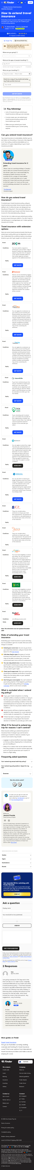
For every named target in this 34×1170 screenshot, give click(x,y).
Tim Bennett (7, 189)
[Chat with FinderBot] (21, 2)
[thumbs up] (14, 784)
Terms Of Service (14, 956)
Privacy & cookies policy (7, 1127)
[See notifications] (25, 2)
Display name (7, 908)
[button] (17, 855)
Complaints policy (6, 1132)
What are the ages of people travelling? (14, 60)
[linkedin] (9, 820)
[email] (5, 820)
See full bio (14, 842)
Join (30, 2)
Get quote (17, 265)
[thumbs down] (19, 784)
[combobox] (16, 56)
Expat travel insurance (8, 1042)
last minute (15, 651)
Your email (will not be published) (12, 914)
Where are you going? (9, 52)
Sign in (17, 925)
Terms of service (5, 1123)
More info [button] (17, 605)
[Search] (18, 2)
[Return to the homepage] (9, 2)
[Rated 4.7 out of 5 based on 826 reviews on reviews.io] (12, 33)
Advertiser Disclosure (14, 1162)
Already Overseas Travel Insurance (12, 7)
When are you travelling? (10, 70)
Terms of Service (11, 98)
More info (17, 465)
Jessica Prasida (9, 815)
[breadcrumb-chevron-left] (2, 7)
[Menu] (2, 2)
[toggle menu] (29, 56)
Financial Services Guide (25, 1160)
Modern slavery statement (8, 1136)
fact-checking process (17, 799)
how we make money (16, 1163)
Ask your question (11, 948)
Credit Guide (4, 1162)
